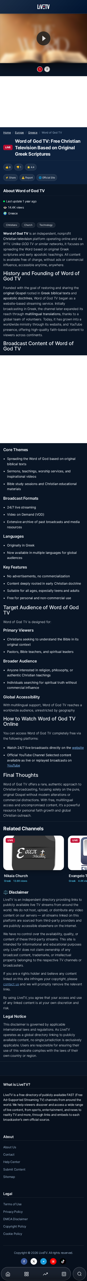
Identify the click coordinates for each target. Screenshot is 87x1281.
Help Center (11, 1162)
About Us (9, 1147)
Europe (19, 132)
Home (7, 132)
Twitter (34, 1260)
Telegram (43, 1260)
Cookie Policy (12, 1234)
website (78, 748)
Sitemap (9, 1177)
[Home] (43, 6)
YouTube (13, 765)
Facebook (24, 1260)
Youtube (53, 1260)
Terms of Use (12, 1204)
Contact (9, 1154)
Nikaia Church (16, 876)
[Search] (79, 1274)
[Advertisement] (43, 101)
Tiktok (63, 1260)
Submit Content (14, 1169)
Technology (45, 224)
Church (28, 224)
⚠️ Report (27, 177)
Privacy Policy (13, 1212)
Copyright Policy (14, 1226)
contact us (11, 984)
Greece (32, 132)
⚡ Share (10, 177)
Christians (11, 224)
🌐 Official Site (47, 177)
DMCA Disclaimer (15, 1219)
